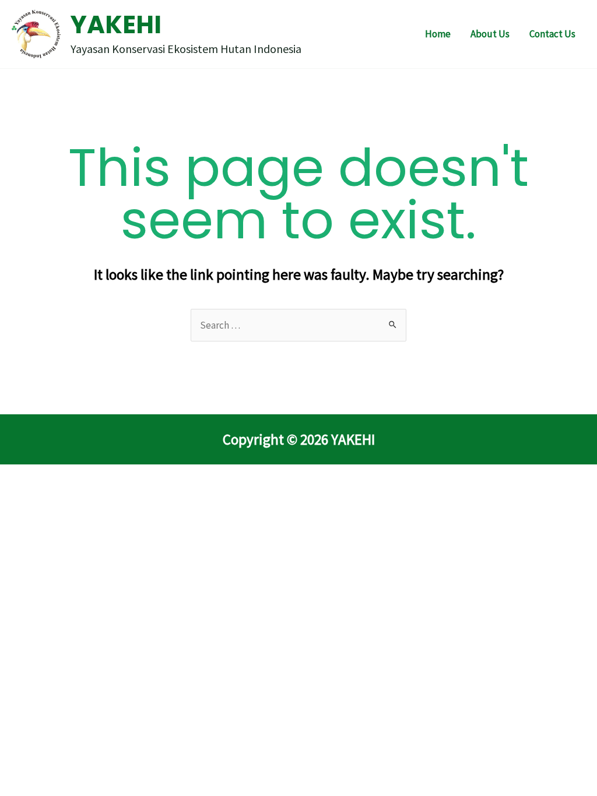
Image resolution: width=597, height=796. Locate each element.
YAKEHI (116, 25)
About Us (490, 33)
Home (438, 33)
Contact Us (552, 33)
